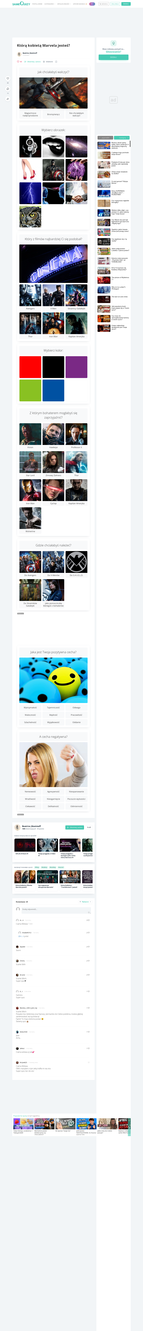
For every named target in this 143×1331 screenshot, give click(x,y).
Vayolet (22, 947)
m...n (22, 920)
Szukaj (104, 4)
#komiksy (53, 867)
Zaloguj (115, 4)
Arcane (22, 975)
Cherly (22, 961)
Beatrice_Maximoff (30, 53)
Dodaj (126, 4)
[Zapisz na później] (56, 62)
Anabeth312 (26, 933)
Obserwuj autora (76, 827)
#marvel (60, 867)
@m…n (21, 936)
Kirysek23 (23, 1062)
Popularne (37, 4)
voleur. (22, 1048)
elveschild (23, 1032)
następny (123, 138)
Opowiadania (80, 4)
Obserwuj (34, 62)
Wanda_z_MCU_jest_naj (28, 1008)
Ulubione (49, 62)
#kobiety (44, 867)
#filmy (37, 867)
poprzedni (105, 138)
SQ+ (92, 4)
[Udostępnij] (8, 99)
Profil (89, 827)
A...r (21, 991)
